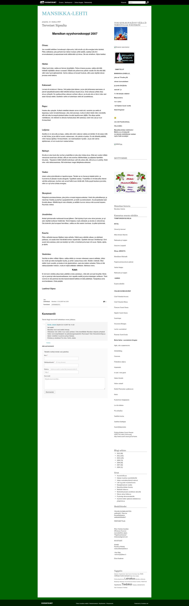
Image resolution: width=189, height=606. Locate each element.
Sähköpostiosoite (55, 362)
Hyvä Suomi (129, 574)
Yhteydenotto (109, 603)
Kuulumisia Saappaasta (121, 400)
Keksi (116, 394)
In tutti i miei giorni (120, 372)
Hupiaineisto (56, 304)
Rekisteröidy (88, 2)
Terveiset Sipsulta (54, 25)
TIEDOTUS (144, 581)
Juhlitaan (117, 576)
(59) (120, 462)
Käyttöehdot (102, 603)
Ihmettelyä (134, 574)
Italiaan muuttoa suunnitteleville (127, 478)
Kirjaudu (123, 2)
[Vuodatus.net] (47, 603)
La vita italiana (118, 405)
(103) (120, 456)
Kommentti (47, 376)
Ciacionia (117, 356)
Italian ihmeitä (118, 378)
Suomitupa (117, 318)
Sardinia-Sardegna (120, 421)
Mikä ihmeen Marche (120, 235)
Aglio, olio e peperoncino (122, 345)
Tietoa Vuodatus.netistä (82, 603)
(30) (120, 465)
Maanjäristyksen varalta (124, 485)
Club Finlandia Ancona (121, 296)
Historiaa (116, 574)
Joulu (141, 574)
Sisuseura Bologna (120, 324)
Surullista (138, 581)
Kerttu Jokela (51, 325)
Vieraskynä (120, 587)
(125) (120, 458)
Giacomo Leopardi (120, 245)
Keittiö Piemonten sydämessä (123, 389)
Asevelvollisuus (122, 476)
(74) (120, 460)
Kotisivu (60, 369)
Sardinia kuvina (119, 416)
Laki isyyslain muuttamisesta (126, 482)
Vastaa (48, 343)
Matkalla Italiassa (122, 489)
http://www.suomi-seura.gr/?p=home (125, 436)
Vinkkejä (125, 587)
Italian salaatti (118, 383)
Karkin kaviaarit (125, 576)
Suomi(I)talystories (120, 427)
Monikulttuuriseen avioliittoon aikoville (129, 492)
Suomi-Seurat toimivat (130, 581)
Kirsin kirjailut (136, 576)
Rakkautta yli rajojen (120, 240)
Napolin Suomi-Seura (121, 313)
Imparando (117, 367)
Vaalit (115, 587)
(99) (120, 453)
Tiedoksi (127, 584)
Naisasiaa (122, 581)
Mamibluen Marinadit (120, 256)
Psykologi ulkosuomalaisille (125, 496)
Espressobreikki (119, 284)
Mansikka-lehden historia (125, 487)
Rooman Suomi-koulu (121, 334)
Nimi (46, 355)
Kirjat (131, 576)
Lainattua (129, 578)
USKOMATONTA (141, 585)
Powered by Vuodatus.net (141, 603)
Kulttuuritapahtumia (119, 579)
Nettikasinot (68, 2)
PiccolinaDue (118, 411)
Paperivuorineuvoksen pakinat (123, 262)
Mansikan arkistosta (140, 579)
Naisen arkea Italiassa (124, 494)
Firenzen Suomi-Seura (121, 307)
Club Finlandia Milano (121, 302)
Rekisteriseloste (93, 603)
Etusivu (61, 2)
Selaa (79, 2)
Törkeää (134, 585)
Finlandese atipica (120, 362)
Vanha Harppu (118, 267)
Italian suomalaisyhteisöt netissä (127, 480)
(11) (120, 467)
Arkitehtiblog (118, 351)
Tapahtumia (117, 585)
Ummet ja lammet (119, 229)
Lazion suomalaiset (120, 329)
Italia (138, 574)
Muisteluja (116, 581)
